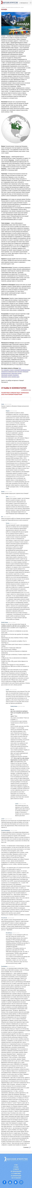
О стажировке (16, 1173)
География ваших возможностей (13, 7)
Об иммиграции (16, 1175)
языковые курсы (15, 376)
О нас (16, 1165)
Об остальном (16, 1178)
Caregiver (11, 370)
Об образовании (16, 1171)
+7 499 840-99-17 (23, 3)
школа (9, 376)
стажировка (6, 370)
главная (3, 7)
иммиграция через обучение (15, 371)
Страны (22, 7)
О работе (16, 1169)
